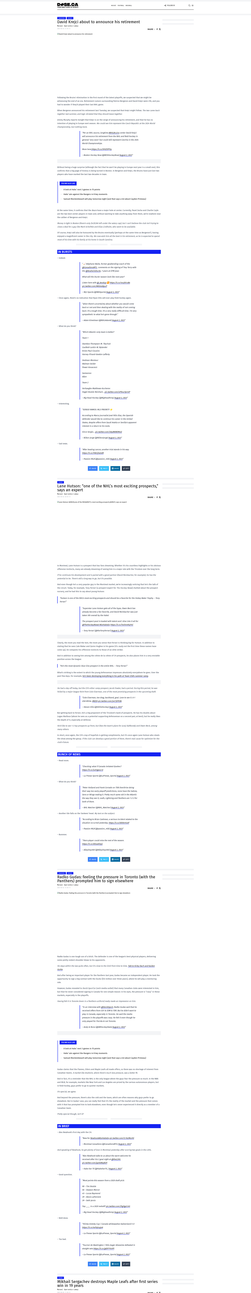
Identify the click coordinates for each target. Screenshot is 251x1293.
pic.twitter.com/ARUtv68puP (94, 286)
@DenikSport (107, 1007)
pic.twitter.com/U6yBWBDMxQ (108, 432)
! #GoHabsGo (104, 625)
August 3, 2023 (112, 292)
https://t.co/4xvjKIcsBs (120, 282)
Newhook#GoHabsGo (99, 1138)
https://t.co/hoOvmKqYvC (121, 625)
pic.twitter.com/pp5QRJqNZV (94, 1163)
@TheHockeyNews (90, 625)
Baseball (129, 5)
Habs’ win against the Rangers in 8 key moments (85, 194)
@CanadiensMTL (89, 267)
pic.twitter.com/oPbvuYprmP (117, 392)
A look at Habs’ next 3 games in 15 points (82, 189)
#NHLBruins (114, 133)
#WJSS (95, 701)
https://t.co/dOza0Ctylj (92, 844)
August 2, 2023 (126, 155)
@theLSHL (116, 1159)
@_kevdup (101, 282)
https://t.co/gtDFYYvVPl (103, 1248)
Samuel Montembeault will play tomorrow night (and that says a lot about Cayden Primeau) (105, 199)
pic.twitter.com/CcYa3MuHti (122, 1138)
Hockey (113, 5)
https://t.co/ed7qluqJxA (92, 1227)
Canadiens (61, 18)
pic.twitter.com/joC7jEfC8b (110, 701)
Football (121, 5)
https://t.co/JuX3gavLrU (92, 770)
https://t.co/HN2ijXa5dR (93, 453)
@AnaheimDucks (93, 271)
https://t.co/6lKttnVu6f (119, 823)
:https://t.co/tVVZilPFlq (101, 149)
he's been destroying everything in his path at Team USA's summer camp (115, 676)
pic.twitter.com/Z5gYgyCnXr (118, 1206)
